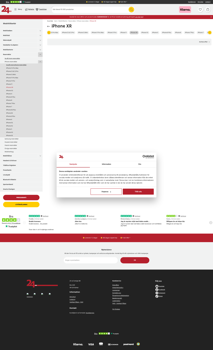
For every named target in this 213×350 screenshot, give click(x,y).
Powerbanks (7, 170)
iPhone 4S (9, 132)
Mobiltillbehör (9, 23)
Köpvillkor (115, 285)
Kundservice (192, 2)
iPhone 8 (9, 100)
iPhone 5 (9, 129)
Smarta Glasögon (9, 189)
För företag (116, 309)
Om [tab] (139, 164)
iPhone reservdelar (11, 61)
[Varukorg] (208, 9)
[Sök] (131, 9)
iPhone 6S (9, 113)
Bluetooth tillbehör (9, 179)
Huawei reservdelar (11, 142)
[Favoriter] (200, 9)
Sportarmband (8, 184)
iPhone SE (9, 135)
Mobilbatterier (8, 50)
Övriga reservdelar (11, 148)
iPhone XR (9, 87)
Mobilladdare (7, 30)
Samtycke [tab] (73, 164)
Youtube (161, 286)
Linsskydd (6, 175)
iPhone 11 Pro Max (12, 78)
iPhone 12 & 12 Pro (12, 71)
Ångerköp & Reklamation (120, 295)
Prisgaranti (21, 197)
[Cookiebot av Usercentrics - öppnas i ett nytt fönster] (144, 156)
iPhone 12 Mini (11, 74)
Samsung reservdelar (12, 139)
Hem (55, 21)
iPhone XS (9, 90)
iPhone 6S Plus (11, 110)
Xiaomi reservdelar (11, 145)
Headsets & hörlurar (10, 160)
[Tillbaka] (48, 26)
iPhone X (9, 94)
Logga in (207, 2)
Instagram (162, 293)
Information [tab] (106, 164)
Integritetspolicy (117, 287)
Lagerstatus (116, 301)
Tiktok (161, 296)
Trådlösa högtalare (9, 165)
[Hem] (6, 9)
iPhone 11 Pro (10, 81)
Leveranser (116, 290)
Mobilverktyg (9, 152)
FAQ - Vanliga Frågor (119, 303)
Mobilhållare (7, 156)
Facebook (162, 289)
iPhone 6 (9, 119)
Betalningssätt (117, 298)
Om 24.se (200, 2)
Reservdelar (7, 54)
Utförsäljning (21, 204)
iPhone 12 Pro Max (12, 68)
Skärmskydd (7, 40)
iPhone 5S (9, 123)
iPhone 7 (9, 106)
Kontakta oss (116, 293)
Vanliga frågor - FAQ (76, 302)
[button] (204, 42)
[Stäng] (211, 17)
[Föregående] (49, 32)
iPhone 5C (9, 126)
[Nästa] (209, 32)
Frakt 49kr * (123, 2)
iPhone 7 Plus (10, 103)
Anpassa (105, 191)
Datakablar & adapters (10, 45)
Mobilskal (6, 35)
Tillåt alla (138, 191)
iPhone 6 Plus (10, 116)
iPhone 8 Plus (10, 97)
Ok (135, 260)
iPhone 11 (9, 84)
